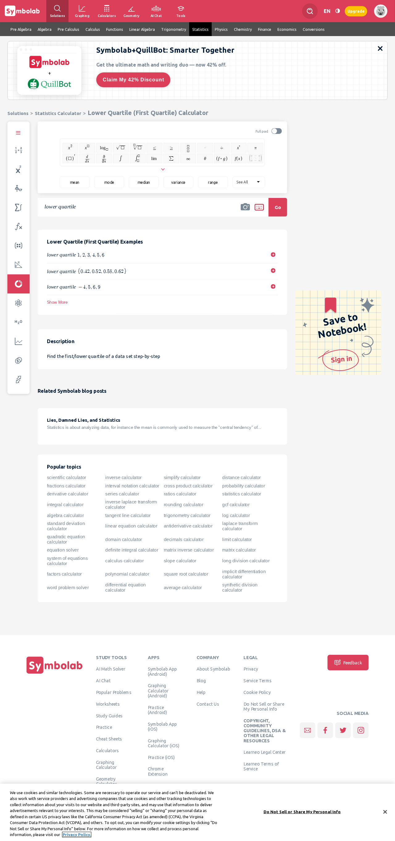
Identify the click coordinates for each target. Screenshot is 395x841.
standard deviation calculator (66, 526)
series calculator (122, 493)
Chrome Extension (158, 771)
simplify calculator (182, 477)
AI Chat (103, 680)
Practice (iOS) (161, 757)
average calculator (183, 587)
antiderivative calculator (188, 525)
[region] (197, 812)
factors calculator (64, 574)
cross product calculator (188, 485)
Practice (104, 727)
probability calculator (243, 485)
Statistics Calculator (58, 113)
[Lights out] (337, 11)
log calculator (236, 515)
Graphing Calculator (106, 764)
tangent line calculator (128, 515)
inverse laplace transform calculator (131, 504)
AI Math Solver (110, 669)
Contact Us (208, 703)
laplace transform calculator (240, 526)
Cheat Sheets (109, 738)
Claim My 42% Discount (133, 79)
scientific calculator (66, 477)
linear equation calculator (131, 525)
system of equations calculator (67, 561)
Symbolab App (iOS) (162, 726)
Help (201, 692)
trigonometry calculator (187, 515)
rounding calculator (183, 504)
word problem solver (68, 587)
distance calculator (241, 477)
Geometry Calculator (106, 781)
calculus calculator (124, 560)
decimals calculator (184, 539)
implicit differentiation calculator (244, 574)
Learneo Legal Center (264, 752)
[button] (245, 211)
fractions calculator (66, 485)
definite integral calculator (131, 550)
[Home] (55, 673)
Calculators (107, 750)
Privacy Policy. (77, 834)
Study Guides (109, 715)
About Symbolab (213, 669)
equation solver (62, 550)
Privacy (250, 669)
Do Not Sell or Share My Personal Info (263, 706)
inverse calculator (123, 477)
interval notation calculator (132, 485)
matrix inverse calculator (189, 550)
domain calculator (123, 539)
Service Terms (257, 680)
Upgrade (355, 11)
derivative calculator (67, 493)
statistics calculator (241, 493)
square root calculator (186, 574)
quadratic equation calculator (66, 539)
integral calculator (65, 504)
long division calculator (245, 560)
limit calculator (237, 539)
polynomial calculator (127, 574)
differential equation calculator (125, 587)
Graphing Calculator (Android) (158, 690)
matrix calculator (239, 550)
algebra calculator (65, 515)
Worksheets (108, 703)
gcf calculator (235, 504)
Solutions (17, 113)
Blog (201, 680)
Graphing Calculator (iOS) (164, 743)
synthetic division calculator (240, 587)
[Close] (385, 811)
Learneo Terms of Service (261, 766)
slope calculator (180, 560)
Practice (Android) (157, 710)
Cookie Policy (256, 692)
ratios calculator (180, 493)
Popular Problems (113, 692)
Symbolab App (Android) (162, 671)
